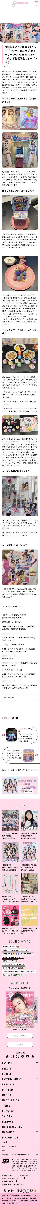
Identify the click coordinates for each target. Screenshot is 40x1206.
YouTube (7, 1116)
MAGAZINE (8, 1132)
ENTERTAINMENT (12, 1079)
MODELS (7, 1095)
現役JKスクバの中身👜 (11, 947)
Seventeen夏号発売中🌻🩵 (13, 975)
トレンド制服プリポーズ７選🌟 (14, 968)
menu (36, 5)
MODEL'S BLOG (10, 1100)
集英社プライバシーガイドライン (12, 1178)
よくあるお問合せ (22, 1175)
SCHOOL (7, 1074)
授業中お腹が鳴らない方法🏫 (13, 957)
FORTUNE (7, 1121)
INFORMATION (10, 1137)
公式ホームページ (9, 633)
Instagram (8, 1111)
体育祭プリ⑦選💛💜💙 (11, 954)
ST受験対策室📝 (27, 954)
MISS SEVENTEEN (12, 1127)
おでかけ (29, 770)
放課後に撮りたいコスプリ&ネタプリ (16, 950)
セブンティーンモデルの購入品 (13, 964)
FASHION (7, 1063)
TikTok (6, 1106)
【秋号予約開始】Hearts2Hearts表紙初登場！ (19, 971)
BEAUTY (6, 1068)
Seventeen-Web (8, 770)
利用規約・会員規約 (8, 1181)
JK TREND (7, 1090)
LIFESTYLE (20, 770)
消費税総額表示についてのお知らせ (13, 1184)
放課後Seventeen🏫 (10, 961)
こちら (15, 1203)
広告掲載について (7, 1175)
